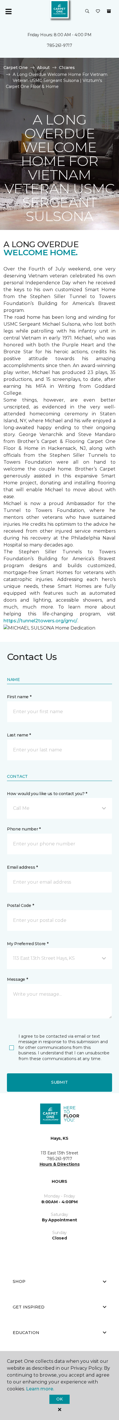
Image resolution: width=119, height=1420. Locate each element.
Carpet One (15, 67)
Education (26, 1332)
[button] (87, 11)
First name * (19, 697)
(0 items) (109, 11)
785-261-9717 (59, 45)
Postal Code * (20, 905)
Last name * (19, 735)
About (43, 67)
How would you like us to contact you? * (47, 794)
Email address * (22, 867)
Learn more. (40, 1389)
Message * (17, 979)
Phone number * (24, 829)
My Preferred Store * (27, 944)
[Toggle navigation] (8, 11)
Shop (19, 1281)
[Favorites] (97, 11)
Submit (59, 1082)
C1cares (67, 67)
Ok (59, 1399)
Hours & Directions (60, 1164)
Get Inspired (28, 1307)
